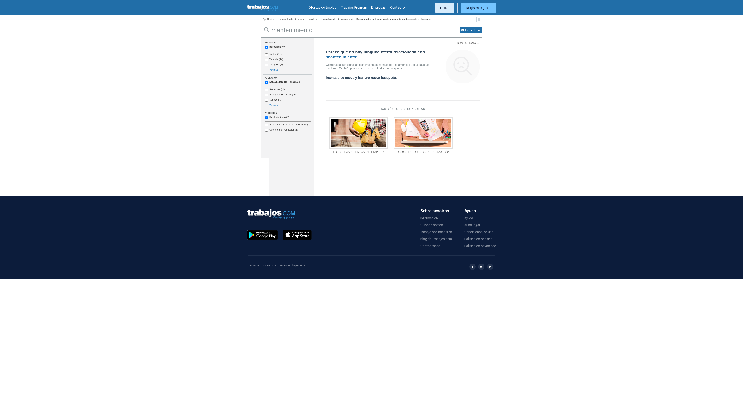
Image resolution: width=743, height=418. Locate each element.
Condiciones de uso (478, 232)
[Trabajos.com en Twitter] (481, 267)
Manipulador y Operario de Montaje (288, 124)
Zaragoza (274, 64)
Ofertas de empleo (276, 19)
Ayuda (468, 218)
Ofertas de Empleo (322, 7)
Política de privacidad (480, 246)
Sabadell (274, 100)
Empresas (378, 7)
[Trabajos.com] (262, 10)
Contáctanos (430, 246)
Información (429, 218)
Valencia (273, 59)
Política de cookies (478, 239)
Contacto (397, 7)
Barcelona (275, 46)
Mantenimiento (277, 117)
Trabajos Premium (354, 7)
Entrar (444, 8)
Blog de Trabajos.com (436, 239)
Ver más (273, 70)
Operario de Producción (281, 129)
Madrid (273, 54)
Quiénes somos (431, 225)
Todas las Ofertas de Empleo (358, 152)
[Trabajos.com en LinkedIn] (490, 267)
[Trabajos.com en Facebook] (472, 267)
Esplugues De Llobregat (282, 94)
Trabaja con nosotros (436, 232)
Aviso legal (472, 225)
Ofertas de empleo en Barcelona (302, 19)
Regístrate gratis (478, 8)
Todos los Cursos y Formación (423, 152)
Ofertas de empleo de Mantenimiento (337, 19)
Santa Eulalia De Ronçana (283, 82)
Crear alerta (472, 30)
